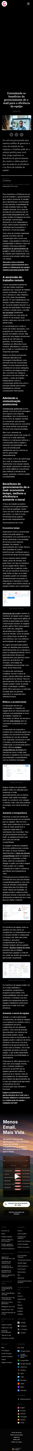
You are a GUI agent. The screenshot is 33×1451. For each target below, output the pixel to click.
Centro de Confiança (24, 1241)
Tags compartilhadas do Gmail (7, 1293)
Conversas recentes (7, 1338)
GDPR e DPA (16, 1439)
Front (19, 1302)
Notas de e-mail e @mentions (7, 1302)
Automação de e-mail (11, 613)
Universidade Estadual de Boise (24, 1281)
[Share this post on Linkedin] (11, 135)
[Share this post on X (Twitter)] (16, 135)
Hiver (19, 1293)
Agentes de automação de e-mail (8, 1257)
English (22, 1407)
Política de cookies (16, 1442)
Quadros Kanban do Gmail (19, 947)
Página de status (6, 1362)
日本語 (22, 1422)
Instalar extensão (6, 1236)
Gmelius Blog (16, 111)
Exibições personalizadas (6, 1331)
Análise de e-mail (6, 1327)
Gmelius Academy (7, 1356)
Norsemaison (22, 1272)
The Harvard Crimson (24, 1260)
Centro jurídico (22, 1233)
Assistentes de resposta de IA (6, 1262)
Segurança (17, 1437)
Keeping (20, 1311)
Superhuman (21, 1299)
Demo (3, 1233)
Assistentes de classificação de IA (7, 1266)
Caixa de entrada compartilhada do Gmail (6, 1288)
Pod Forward (21, 1269)
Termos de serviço (16, 1432)
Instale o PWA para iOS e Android (7, 1240)
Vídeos (3, 1359)
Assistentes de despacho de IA (6, 1271)
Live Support (5, 1350)
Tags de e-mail (6, 1335)
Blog (2, 1347)
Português (23, 1416)
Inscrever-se (5, 1230)
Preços (20, 1230)
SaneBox (20, 1314)
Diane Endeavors (23, 1266)
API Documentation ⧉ (7, 1248)
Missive (20, 1305)
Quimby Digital (22, 1263)
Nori (19, 1275)
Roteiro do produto (23, 1247)
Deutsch (23, 1413)
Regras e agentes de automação (8, 1275)
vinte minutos (15, 721)
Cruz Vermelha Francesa (22, 1256)
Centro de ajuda (6, 1353)
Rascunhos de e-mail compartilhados (8, 1298)
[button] (28, 4)
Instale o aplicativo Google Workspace (7, 1244)
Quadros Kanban (6, 1325)
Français (23, 1410)
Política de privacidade (16, 1435)
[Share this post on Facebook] (21, 135)
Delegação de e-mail (8, 1306)
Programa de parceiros (22, 1237)
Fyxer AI (20, 1296)
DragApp (20, 1308)
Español (22, 1419)
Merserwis (21, 1278)
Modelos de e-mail (7, 1309)
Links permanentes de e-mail (8, 1313)
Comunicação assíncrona (12, 409)
